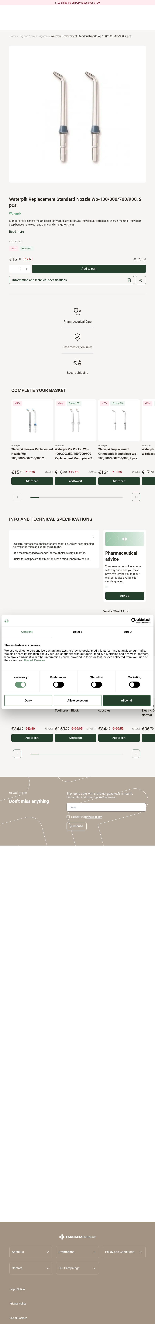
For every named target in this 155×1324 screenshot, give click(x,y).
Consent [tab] (27, 631)
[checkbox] (68, 816)
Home (12, 36)
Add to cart (32, 481)
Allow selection (77, 700)
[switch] (58, 685)
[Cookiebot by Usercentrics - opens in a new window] (134, 621)
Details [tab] (77, 631)
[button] (77, 1252)
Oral (32, 36)
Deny (28, 700)
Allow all (127, 700)
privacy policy (93, 816)
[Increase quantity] (26, 269)
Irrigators (43, 36)
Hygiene (23, 36)
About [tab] (128, 631)
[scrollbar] (76, 497)
